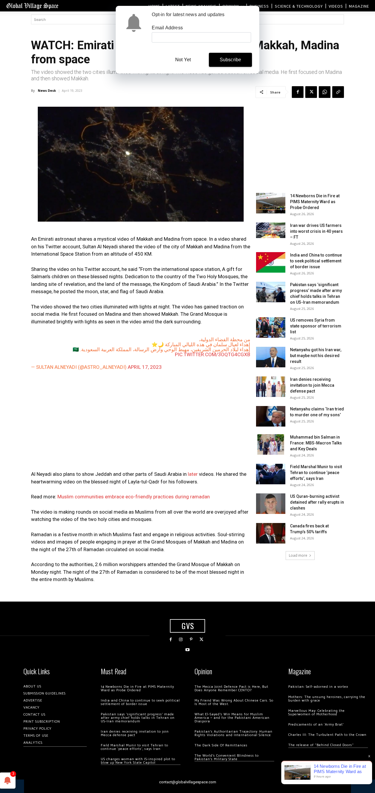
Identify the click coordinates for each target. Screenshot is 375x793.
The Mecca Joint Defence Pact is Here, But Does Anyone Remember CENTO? (231, 688)
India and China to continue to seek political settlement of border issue (316, 261)
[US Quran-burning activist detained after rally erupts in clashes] (270, 503)
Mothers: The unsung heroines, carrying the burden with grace (326, 698)
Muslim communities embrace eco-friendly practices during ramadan (133, 497)
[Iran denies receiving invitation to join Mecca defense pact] (270, 386)
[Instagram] (181, 639)
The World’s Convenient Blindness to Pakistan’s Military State (227, 757)
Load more (298, 555)
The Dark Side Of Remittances (221, 745)
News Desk (47, 90)
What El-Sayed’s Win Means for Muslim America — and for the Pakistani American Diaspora (232, 718)
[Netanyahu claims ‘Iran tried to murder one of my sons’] (270, 416)
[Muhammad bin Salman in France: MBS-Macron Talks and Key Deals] (270, 444)
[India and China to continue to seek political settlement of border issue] (270, 262)
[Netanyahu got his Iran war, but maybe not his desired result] (270, 357)
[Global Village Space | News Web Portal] (32, 5)
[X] (311, 92)
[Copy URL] (338, 92)
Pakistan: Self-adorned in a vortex (318, 687)
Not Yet (183, 59)
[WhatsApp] (324, 92)
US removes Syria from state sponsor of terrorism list (315, 326)
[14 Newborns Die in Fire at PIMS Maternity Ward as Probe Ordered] (270, 203)
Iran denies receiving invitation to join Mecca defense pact (312, 385)
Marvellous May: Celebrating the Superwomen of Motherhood (316, 712)
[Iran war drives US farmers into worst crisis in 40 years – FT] (270, 230)
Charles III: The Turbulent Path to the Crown (327, 735)
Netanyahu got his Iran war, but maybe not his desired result (315, 355)
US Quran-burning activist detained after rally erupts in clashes (317, 502)
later (193, 474)
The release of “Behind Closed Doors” (321, 745)
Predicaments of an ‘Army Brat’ (316, 724)
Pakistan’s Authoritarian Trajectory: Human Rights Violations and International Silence (233, 733)
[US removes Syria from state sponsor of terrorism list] (270, 327)
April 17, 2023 (145, 367)
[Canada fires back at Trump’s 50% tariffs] (270, 533)
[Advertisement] (140, 422)
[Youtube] (187, 649)
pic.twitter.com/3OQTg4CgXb (212, 354)
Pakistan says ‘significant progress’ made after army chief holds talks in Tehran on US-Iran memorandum (138, 718)
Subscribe (230, 59)
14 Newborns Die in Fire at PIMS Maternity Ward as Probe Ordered (315, 201)
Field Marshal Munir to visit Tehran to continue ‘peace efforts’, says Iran (316, 472)
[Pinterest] (191, 639)
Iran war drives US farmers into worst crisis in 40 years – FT (316, 231)
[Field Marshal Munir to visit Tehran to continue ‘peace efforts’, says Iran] (270, 474)
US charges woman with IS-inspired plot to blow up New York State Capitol (138, 760)
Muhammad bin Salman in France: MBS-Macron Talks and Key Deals (316, 443)
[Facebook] (298, 92)
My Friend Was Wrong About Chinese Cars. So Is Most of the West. (234, 702)
